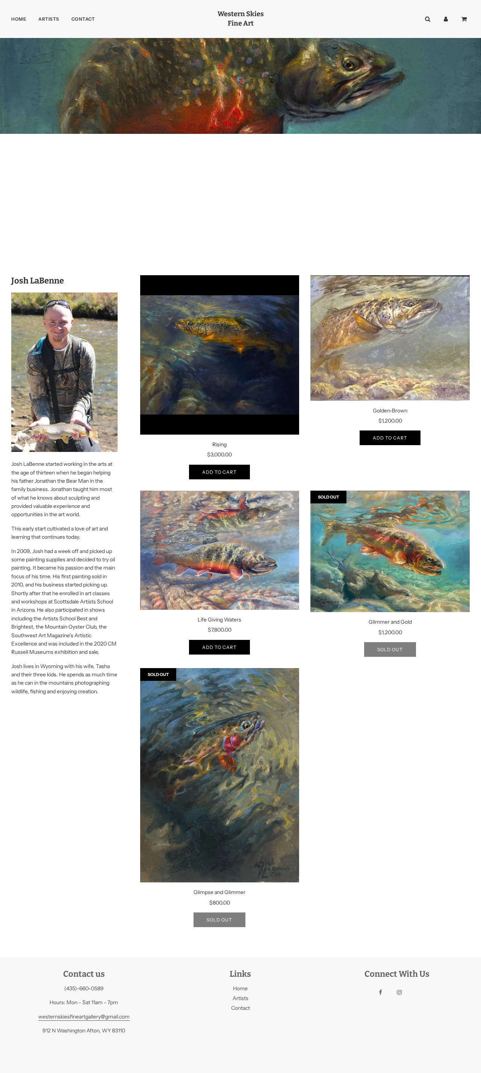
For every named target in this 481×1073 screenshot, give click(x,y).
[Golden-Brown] (390, 337)
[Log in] (446, 19)
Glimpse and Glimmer (219, 892)
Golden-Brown (390, 410)
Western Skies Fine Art (241, 18)
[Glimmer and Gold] (390, 551)
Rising (219, 444)
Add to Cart (219, 472)
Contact (83, 19)
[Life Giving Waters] (219, 550)
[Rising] (219, 355)
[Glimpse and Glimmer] (219, 775)
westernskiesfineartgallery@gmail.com (84, 1016)
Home (18, 19)
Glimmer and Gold (390, 621)
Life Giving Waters (219, 619)
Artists (48, 19)
